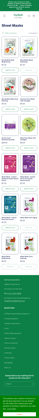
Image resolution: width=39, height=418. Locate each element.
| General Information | (12, 323)
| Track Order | (9, 358)
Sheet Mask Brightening (6, 257)
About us (7, 367)
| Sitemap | (8, 353)
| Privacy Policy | (10, 348)
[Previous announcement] (4, 5)
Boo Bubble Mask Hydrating (26, 61)
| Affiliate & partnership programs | (17, 314)
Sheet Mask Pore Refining (26, 257)
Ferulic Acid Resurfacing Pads (8, 139)
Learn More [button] (11, 409)
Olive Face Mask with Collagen (28, 139)
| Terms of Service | (11, 343)
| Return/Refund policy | (12, 333)
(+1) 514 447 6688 (14, 293)
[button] (4, 15)
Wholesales (8, 363)
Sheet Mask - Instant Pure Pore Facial (9, 218)
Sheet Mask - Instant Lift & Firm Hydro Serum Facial (27, 178)
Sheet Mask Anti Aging (28, 217)
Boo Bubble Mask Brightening (8, 61)
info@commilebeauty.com (14, 301)
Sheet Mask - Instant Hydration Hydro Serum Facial (10, 178)
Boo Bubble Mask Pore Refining (10, 100)
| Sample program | (11, 318)
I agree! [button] (19, 414)
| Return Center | (10, 338)
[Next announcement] (35, 5)
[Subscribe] (32, 384)
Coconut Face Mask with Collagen (27, 100)
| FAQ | (6, 328)
